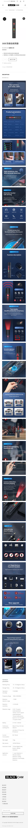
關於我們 (4, 785)
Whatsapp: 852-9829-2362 (7, 826)
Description (5, 74)
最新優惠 (4, 787)
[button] (6, 63)
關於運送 (4, 801)
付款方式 (4, 799)
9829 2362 (13, 1)
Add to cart (13, 59)
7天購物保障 (5, 803)
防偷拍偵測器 (9, 67)
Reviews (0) (5, 77)
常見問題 (4, 794)
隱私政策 (4, 792)
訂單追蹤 (4, 797)
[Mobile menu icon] (3, 5)
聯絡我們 (4, 790)
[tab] (14, 73)
